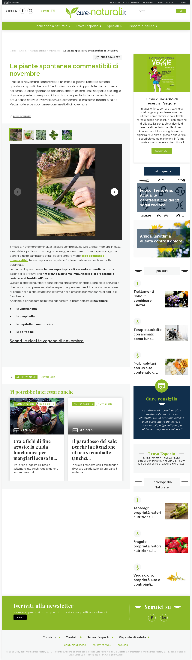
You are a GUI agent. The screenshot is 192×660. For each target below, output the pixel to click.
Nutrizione (48, 377)
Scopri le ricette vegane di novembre (47, 341)
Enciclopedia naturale (51, 26)
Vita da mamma (131, 3)
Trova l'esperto (87, 26)
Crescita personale (167, 3)
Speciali (113, 26)
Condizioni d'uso (75, 645)
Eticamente (148, 3)
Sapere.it (184, 3)
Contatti (72, 637)
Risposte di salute (141, 26)
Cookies (123, 645)
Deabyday (115, 3)
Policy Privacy (102, 645)
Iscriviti (45, 11)
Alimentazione (26, 377)
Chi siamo (50, 637)
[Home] (96, 13)
